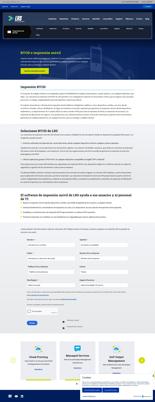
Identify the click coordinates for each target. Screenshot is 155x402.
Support (119, 19)
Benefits (96, 19)
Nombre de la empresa (89, 253)
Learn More (108, 19)
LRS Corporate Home (130, 2)
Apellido (83, 240)
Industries (64, 19)
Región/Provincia (87, 280)
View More (38, 369)
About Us (5, 7)
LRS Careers (147, 2)
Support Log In (25, 7)
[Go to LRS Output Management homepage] (15, 18)
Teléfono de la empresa (38, 266)
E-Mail (29, 253)
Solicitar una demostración (34, 71)
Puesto (82, 266)
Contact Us (14, 7)
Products (75, 19)
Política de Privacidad (68, 299)
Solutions (52, 19)
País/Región (32, 280)
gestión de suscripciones (40, 295)
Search (148, 6)
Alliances (129, 19)
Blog (147, 19)
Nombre (30, 240)
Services (85, 19)
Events (139, 19)
